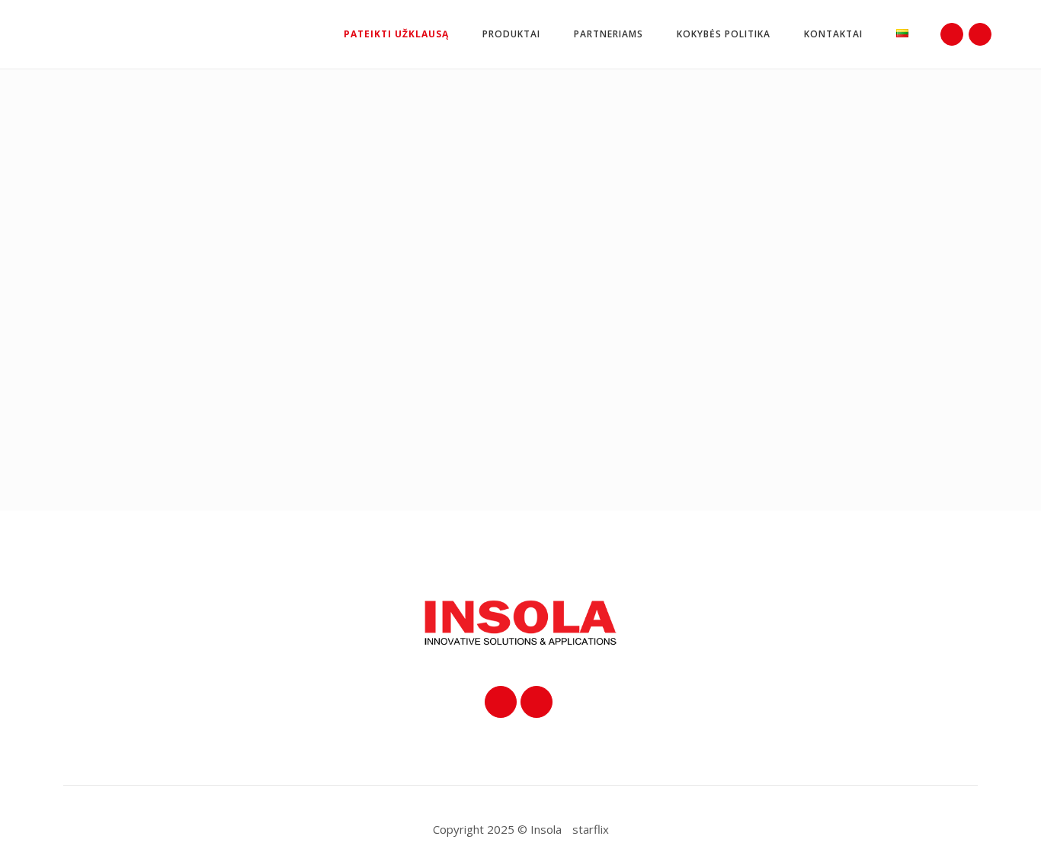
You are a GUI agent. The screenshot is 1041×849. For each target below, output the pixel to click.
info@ (670, 363)
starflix (590, 829)
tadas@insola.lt (702, 338)
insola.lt (704, 363)
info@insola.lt (695, 313)
